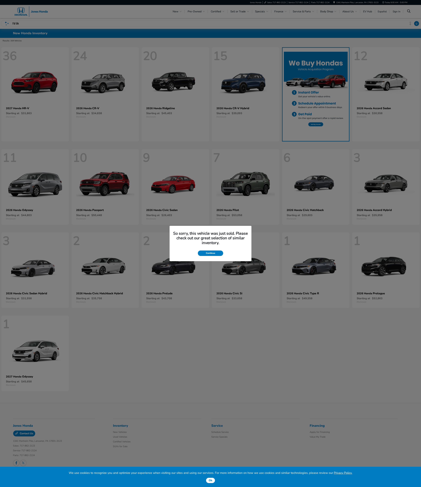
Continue (210, 253)
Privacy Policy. (343, 473)
